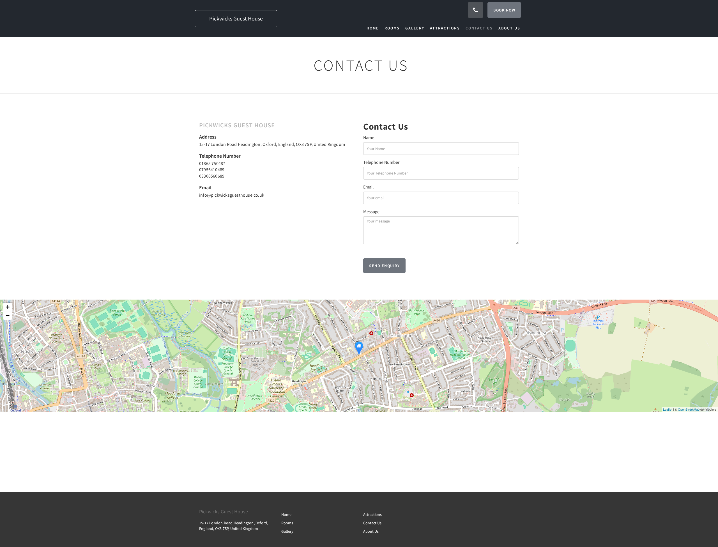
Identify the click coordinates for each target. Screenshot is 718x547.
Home (286, 514)
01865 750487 (212, 163)
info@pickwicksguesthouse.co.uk (231, 195)
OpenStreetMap (688, 409)
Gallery (287, 531)
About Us (371, 531)
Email (368, 187)
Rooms (287, 522)
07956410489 (211, 169)
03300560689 (211, 176)
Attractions (372, 514)
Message (371, 211)
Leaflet (667, 409)
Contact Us (372, 522)
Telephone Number (381, 162)
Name (368, 137)
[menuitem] (374, 28)
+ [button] (8, 307)
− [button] (8, 315)
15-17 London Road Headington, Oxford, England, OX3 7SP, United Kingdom (272, 144)
